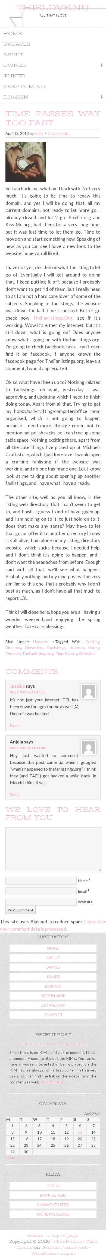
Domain (14, 97)
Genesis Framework (64, 1247)
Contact (53, 1014)
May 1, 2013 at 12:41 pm (27, 692)
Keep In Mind (24, 86)
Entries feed (53, 1195)
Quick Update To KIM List (53, 1044)
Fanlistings (56, 647)
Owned (13, 66)
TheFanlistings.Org (53, 318)
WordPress (44, 1253)
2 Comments (58, 133)
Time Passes (66, 653)
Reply (14, 725)
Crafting (93, 641)
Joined (14, 76)
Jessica (17, 686)
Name (83, 880)
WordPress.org (53, 1214)
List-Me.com (53, 1005)
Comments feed (53, 1204)
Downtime (34, 647)
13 (80, 1132)
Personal (12, 653)
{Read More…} (51, 1082)
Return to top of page (53, 1235)
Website (85, 901)
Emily (39, 133)
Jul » (20, 1157)
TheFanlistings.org (38, 653)
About (13, 54)
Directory (13, 647)
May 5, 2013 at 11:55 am (27, 748)
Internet (77, 647)
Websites (87, 653)
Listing (94, 647)
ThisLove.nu (53, 7)
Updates (16, 44)
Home (12, 33)
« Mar (9, 1157)
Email (82, 891)
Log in (53, 1185)
